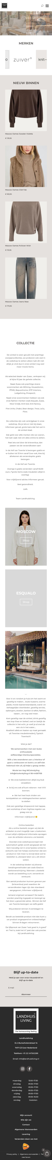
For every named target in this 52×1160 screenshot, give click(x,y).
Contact (26, 1125)
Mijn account (26, 1115)
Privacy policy (12, 1154)
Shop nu (26, 29)
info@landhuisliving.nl (29, 1059)
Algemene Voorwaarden (26, 1129)
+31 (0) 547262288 (30, 1053)
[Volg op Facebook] (29, 1069)
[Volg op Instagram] (22, 1069)
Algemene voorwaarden (29, 1154)
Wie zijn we (26, 1120)
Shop (26, 540)
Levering (26, 1134)
